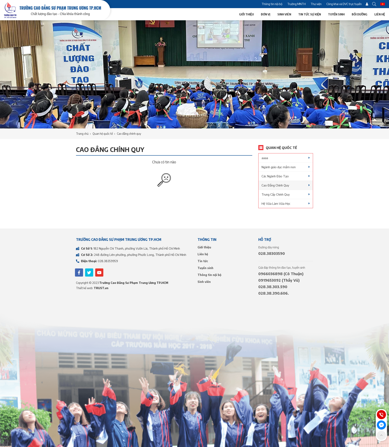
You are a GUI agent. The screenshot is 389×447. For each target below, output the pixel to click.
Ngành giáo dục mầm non (279, 167)
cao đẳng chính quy (129, 133)
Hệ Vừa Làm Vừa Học (276, 203)
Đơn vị (265, 14)
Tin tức (203, 261)
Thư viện (316, 4)
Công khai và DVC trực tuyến (344, 4)
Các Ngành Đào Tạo (275, 176)
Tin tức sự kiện (309, 14)
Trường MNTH (296, 4)
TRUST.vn (101, 288)
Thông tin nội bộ (272, 4)
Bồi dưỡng (359, 14)
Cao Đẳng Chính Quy (275, 185)
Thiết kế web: (85, 288)
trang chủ (82, 133)
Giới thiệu (246, 14)
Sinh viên (284, 14)
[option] (194, 74)
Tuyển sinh (336, 14)
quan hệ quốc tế (103, 133)
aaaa (265, 158)
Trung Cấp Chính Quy (276, 194)
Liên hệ (379, 14)
